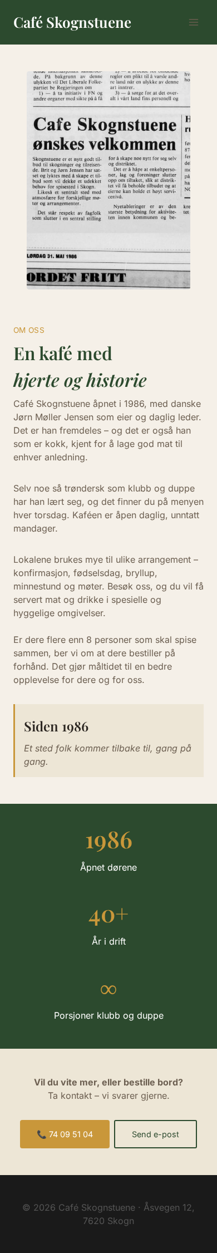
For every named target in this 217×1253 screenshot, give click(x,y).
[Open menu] (193, 22)
